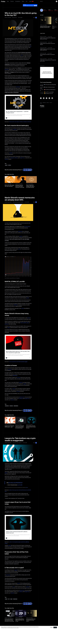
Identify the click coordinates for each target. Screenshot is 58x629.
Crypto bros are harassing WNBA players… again (9, 424)
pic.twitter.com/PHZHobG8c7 (16, 480)
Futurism (18, 375)
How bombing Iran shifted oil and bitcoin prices (47, 53)
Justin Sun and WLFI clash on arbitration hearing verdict (30, 617)
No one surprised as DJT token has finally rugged (18, 359)
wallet (14, 386)
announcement (27, 224)
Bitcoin (13, 15)
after (19, 246)
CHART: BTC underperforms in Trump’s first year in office (48, 58)
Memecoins (7, 403)
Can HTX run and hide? (49, 89)
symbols (24, 320)
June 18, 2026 (19, 482)
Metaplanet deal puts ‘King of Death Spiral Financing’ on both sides (19, 184)
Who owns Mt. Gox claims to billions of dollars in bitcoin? (20, 119)
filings (6, 470)
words (21, 320)
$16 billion (7, 67)
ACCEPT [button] (55, 627)
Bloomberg (15, 373)
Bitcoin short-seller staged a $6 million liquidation (9, 183)
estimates (18, 84)
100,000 (10, 150)
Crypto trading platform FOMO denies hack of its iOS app (19, 617)
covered (17, 389)
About (41, 100)
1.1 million (15, 127)
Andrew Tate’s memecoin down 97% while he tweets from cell (31, 424)
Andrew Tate (14, 440)
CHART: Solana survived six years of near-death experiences (47, 47)
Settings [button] (51, 627)
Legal (19, 440)
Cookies (47, 100)
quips (28, 320)
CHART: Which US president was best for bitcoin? (47, 42)
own (13, 584)
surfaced (20, 380)
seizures (26, 485)
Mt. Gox (16, 15)
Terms (41, 101)
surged (24, 381)
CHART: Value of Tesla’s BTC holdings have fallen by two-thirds (47, 36)
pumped (27, 584)
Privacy (51, 100)
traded (22, 306)
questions (6, 321)
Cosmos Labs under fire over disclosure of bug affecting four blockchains (9, 617)
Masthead (44, 100)
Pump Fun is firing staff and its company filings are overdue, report (19, 424)
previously (8, 572)
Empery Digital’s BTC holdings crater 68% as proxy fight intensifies (30, 184)
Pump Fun (11, 403)
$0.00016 (15, 302)
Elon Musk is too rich (49, 91)
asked (9, 325)
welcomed (20, 229)
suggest (15, 567)
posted (28, 315)
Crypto (17, 440)
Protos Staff (20, 15)
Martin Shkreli (16, 403)
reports (9, 543)
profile (28, 295)
